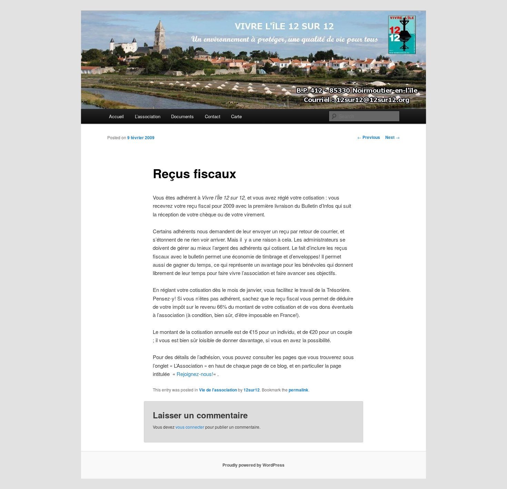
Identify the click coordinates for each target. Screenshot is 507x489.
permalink (298, 390)
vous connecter (190, 427)
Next (392, 137)
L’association (147, 116)
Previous (368, 137)
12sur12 (251, 390)
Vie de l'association (218, 390)
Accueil (116, 116)
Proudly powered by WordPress (253, 465)
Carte (236, 116)
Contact (212, 116)
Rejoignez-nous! (195, 373)
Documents (182, 116)
